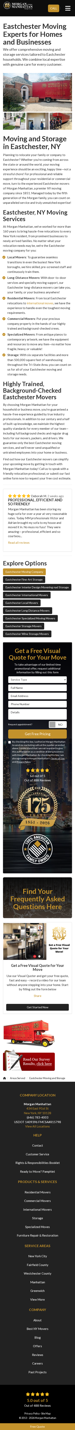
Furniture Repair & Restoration (37, 1235)
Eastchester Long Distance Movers (28, 610)
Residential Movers (38, 1192)
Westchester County (37, 1273)
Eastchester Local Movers (22, 602)
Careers (37, 1363)
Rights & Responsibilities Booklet (37, 1162)
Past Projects (37, 1372)
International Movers (37, 1209)
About (37, 1320)
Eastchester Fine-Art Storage (24, 579)
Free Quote (37, 1426)
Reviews (37, 1355)
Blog (37, 1337)
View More (37, 1299)
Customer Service (37, 1154)
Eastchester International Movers (27, 595)
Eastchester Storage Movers (24, 626)
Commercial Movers (37, 1201)
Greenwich (37, 1290)
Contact (37, 1145)
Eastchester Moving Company (24, 571)
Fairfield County (37, 1265)
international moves (40, 303)
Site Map (46, 1413)
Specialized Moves (37, 1227)
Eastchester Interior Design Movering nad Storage (37, 587)
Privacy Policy (23, 761)
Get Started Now (37, 1007)
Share (37, 996)
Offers (37, 1346)
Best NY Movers (37, 1328)
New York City (37, 1256)
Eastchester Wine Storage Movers (27, 633)
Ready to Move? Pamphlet (37, 1171)
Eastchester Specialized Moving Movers (30, 618)
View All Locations (37, 1126)
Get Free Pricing (37, 734)
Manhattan (37, 1282)
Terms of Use (58, 758)
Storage (37, 1218)
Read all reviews (19, 542)
